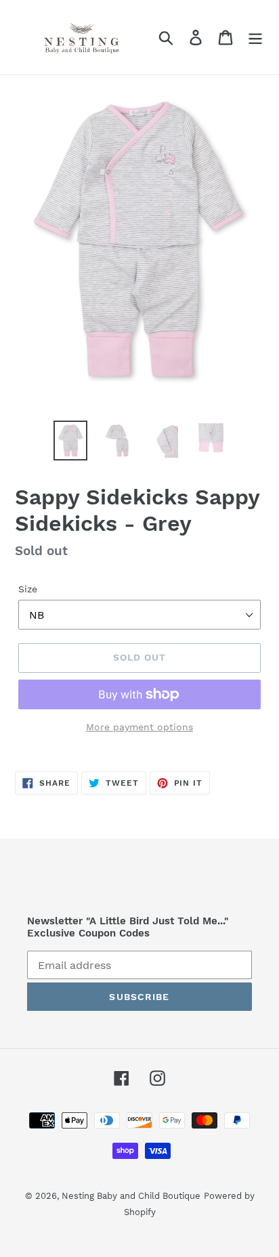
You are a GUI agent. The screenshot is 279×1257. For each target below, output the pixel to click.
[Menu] (255, 37)
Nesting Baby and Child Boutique (131, 1196)
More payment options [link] (139, 726)
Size (27, 589)
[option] (70, 440)
